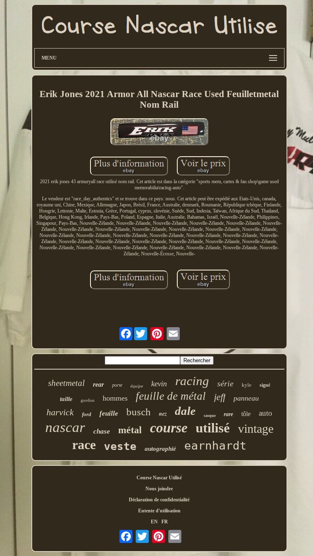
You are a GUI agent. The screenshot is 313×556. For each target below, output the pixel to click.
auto (265, 413)
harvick (60, 412)
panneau (246, 398)
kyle (246, 385)
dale (185, 410)
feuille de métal (171, 396)
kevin (159, 383)
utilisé (213, 428)
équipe (136, 385)
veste (120, 446)
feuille (108, 413)
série (225, 383)
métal (130, 430)
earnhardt (215, 445)
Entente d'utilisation (159, 511)
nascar (65, 427)
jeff (219, 397)
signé (265, 385)
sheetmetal (66, 383)
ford (86, 414)
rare (228, 414)
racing (192, 381)
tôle (246, 413)
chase (101, 431)
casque (210, 415)
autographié (160, 448)
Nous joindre (159, 489)
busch (138, 411)
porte (117, 385)
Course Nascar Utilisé (159, 478)
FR (164, 522)
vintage (255, 428)
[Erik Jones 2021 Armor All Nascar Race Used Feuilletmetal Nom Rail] (159, 132)
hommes (115, 398)
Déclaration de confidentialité (159, 500)
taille (66, 399)
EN (154, 522)
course (168, 427)
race (84, 444)
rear (98, 384)
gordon (88, 400)
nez (163, 414)
